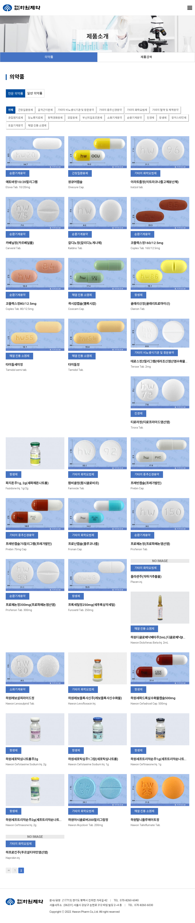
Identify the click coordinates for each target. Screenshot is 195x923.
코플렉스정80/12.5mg (21, 304)
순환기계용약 (134, 117)
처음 (8, 870)
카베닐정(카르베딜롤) (20, 243)
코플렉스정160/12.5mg (147, 243)
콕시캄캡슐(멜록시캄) (82, 304)
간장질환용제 (25, 109)
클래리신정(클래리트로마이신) (150, 304)
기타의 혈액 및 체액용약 (165, 109)
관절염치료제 (15, 117)
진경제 (150, 117)
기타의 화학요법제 (137, 109)
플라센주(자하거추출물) (146, 576)
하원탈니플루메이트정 (145, 820)
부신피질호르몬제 (92, 117)
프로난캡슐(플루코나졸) (83, 544)
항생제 (163, 117)
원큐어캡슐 (75, 182)
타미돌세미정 (14, 364)
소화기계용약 (114, 117)
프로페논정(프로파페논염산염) (150, 544)
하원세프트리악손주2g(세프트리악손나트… (34, 820)
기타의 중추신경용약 (110, 109)
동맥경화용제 (55, 117)
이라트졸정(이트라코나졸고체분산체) (155, 182)
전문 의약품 (15, 93)
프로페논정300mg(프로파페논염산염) (31, 605)
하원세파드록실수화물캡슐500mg (153, 698)
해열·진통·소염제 (37, 125)
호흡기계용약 (15, 125)
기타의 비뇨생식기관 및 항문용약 (76, 109)
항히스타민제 (179, 117)
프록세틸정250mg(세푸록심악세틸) (91, 605)
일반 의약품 (34, 93)
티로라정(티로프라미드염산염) (150, 422)
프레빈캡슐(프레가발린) (146, 483)
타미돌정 (74, 364)
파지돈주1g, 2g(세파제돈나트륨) (27, 483)
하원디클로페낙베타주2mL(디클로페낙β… (158, 637)
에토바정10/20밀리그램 (22, 182)
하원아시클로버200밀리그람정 (88, 820)
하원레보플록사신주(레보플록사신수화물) (95, 698)
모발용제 (73, 117)
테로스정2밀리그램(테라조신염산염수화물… (159, 361)
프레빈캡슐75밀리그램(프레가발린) (29, 544)
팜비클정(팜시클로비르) (83, 483)
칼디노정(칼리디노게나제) (85, 243)
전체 (10, 109)
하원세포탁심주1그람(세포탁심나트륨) (93, 759)
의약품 (49, 57)
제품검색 (146, 57)
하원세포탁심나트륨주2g (22, 759)
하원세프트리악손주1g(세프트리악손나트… (158, 759)
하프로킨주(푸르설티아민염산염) (27, 852)
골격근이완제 (45, 109)
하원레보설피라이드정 (20, 698)
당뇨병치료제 (35, 117)
